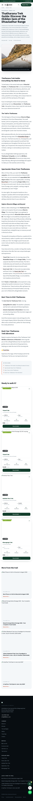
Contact (3, 736)
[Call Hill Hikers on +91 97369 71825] (18, 4)
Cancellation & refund (9, 797)
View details (16, 426)
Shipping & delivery (18, 797)
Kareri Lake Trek (5, 760)
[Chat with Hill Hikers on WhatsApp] (30, 792)
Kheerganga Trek (7, 542)
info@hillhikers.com (6, 717)
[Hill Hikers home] (8, 5)
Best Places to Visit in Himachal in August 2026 (12, 778)
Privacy (3, 797)
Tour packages (5, 729)
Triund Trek (6, 410)
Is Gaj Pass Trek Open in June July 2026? (11, 788)
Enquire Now (25, 5)
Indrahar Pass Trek (8, 498)
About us (4, 724)
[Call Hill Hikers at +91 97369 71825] (30, 788)
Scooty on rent (5, 746)
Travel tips (9, 7)
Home (3, 7)
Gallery (3, 731)
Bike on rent (4, 743)
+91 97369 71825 (28, 1)
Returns (24, 797)
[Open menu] (2, 4)
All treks (3, 726)
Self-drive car (5, 748)
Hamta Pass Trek (5, 766)
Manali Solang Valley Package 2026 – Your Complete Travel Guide (16, 781)
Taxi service (4, 751)
